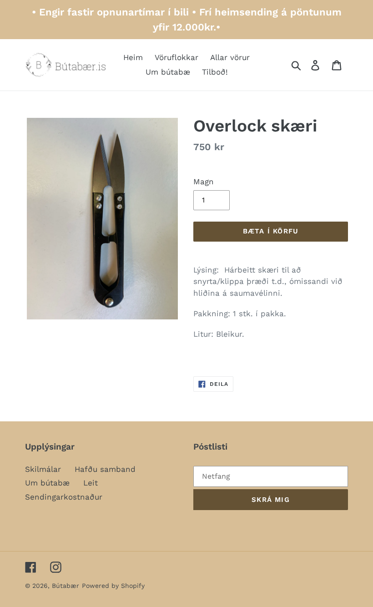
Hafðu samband (105, 469)
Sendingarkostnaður (63, 496)
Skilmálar (43, 469)
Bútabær (65, 585)
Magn (203, 181)
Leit (90, 482)
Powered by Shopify (113, 585)
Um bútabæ (47, 482)
